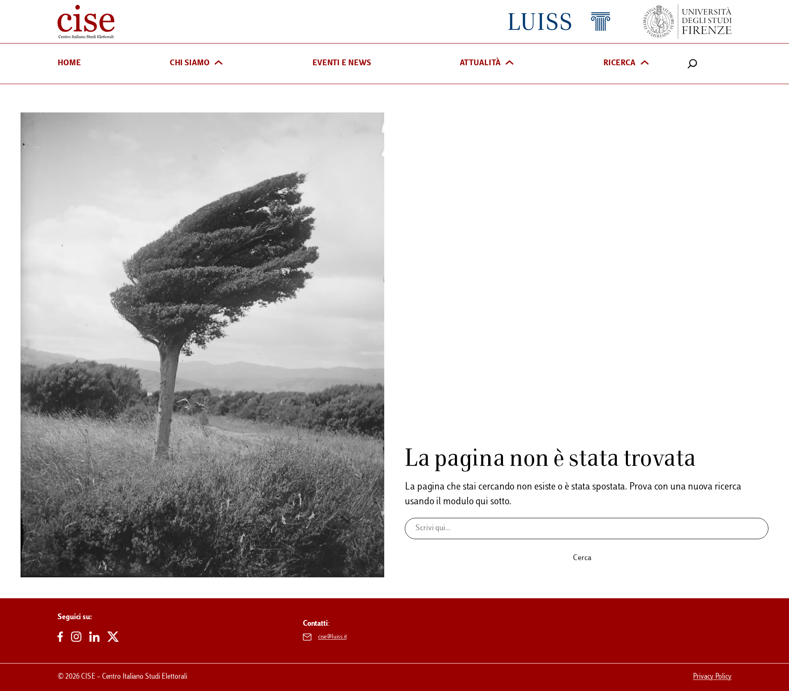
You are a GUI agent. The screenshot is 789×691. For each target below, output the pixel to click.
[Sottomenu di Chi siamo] (219, 63)
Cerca (582, 558)
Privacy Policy (712, 677)
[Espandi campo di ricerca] (692, 63)
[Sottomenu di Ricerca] (645, 63)
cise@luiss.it (332, 637)
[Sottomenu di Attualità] (509, 63)
